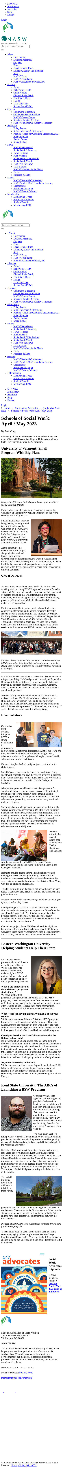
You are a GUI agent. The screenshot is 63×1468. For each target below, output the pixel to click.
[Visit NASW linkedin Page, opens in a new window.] (9, 1391)
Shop (9, 12)
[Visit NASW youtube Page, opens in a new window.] (20, 1391)
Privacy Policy (18, 1465)
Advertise (12, 9)
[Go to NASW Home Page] (23, 34)
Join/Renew (13, 6)
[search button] (2, 49)
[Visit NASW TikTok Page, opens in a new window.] (6, 1460)
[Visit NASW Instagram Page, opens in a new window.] (29, 1448)
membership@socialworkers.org (16, 1377)
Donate (10, 14)
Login (4, 20)
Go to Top (32, 1465)
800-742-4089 (26, 1372)
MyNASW (12, 3)
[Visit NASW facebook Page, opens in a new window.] (2, 1391)
